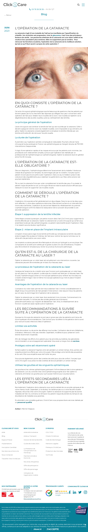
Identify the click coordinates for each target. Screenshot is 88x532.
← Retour (7, 15)
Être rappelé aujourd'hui (32, 499)
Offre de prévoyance (31, 465)
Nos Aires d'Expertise (31, 462)
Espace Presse (7, 440)
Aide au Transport (30, 436)
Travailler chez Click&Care (11, 458)
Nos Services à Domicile (10, 451)
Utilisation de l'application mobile (31, 474)
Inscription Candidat (9, 447)
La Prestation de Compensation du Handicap (30, 450)
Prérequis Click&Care (53, 447)
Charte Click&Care (52, 436)
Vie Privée (49, 455)
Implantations (7, 443)
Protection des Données (54, 451)
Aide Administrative (31, 432)
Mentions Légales (52, 443)
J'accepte (53, 529)
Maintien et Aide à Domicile (30, 457)
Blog (3, 436)
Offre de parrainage (31, 469)
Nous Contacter (7, 455)
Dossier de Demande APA (33, 440)
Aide (3, 432)
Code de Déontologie (53, 440)
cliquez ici (37, 529)
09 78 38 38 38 (38, 9)
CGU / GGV (49, 432)
